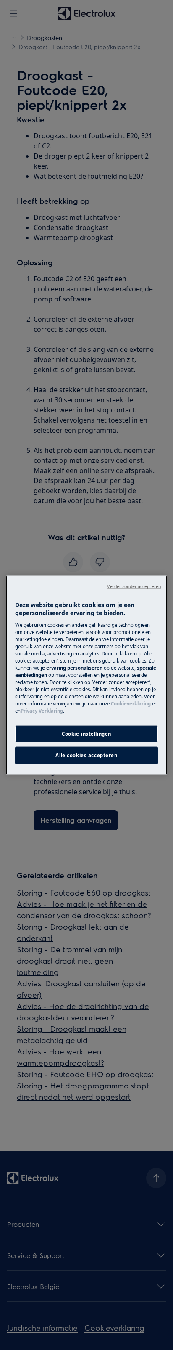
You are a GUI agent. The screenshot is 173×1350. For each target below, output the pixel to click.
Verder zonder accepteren (134, 586)
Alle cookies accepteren (86, 755)
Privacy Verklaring (42, 711)
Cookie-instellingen (86, 733)
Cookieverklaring (131, 703)
